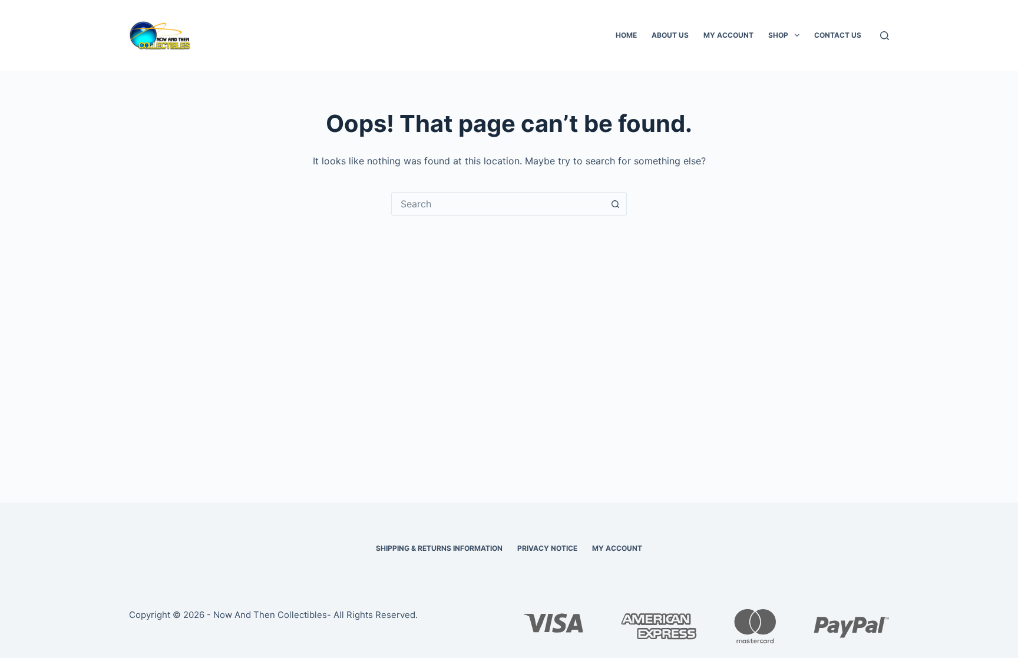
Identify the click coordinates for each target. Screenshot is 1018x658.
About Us (670, 35)
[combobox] (498, 204)
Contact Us (837, 35)
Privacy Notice (547, 548)
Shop (778, 35)
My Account (728, 35)
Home (626, 35)
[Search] (884, 35)
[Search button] (615, 204)
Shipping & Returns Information (439, 548)
